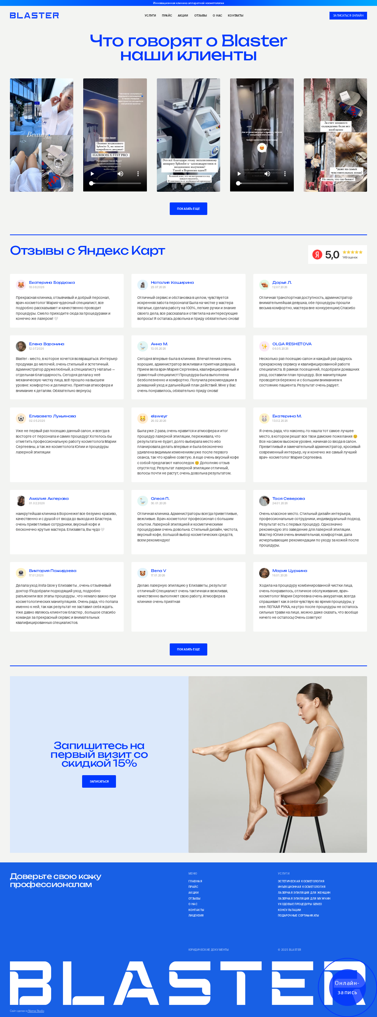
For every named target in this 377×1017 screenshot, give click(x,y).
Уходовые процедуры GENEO (300, 904)
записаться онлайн (348, 15)
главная (195, 881)
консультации (289, 910)
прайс (193, 887)
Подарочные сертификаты (298, 915)
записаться (99, 781)
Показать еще (188, 208)
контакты (235, 15)
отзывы (194, 898)
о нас (217, 15)
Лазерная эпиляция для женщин (304, 892)
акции (183, 15)
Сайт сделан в (27, 1011)
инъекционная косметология (301, 887)
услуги (150, 15)
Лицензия (196, 915)
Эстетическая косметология (301, 881)
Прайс (167, 15)
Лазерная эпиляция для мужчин (304, 898)
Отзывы (200, 15)
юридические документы (208, 950)
